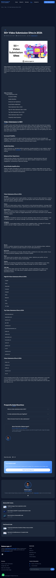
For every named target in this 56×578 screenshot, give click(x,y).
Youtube (6, 196)
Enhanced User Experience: (14, 101)
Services (27, 2)
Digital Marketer (28, 491)
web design (7, 551)
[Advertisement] (28, 82)
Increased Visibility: (12, 96)
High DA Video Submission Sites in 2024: (17, 109)
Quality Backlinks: (12, 99)
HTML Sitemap (32, 556)
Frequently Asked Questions (14, 117)
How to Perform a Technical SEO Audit (15, 515)
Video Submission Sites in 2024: (15, 107)
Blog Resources (32, 552)
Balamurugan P (34, 35)
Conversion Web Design (6, 569)
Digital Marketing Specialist (11, 548)
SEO (17, 377)
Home (16, 2)
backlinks (18, 149)
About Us (21, 2)
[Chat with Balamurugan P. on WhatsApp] (3, 575)
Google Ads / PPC (5, 565)
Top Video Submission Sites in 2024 (16, 112)
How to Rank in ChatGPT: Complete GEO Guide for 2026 (19, 510)
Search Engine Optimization (7, 563)
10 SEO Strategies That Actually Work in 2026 (17, 506)
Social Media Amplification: (14, 104)
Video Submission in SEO (11, 94)
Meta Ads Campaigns (5, 567)
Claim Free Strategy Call (28, 470)
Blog (31, 2)
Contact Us (36, 2)
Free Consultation (49, 2)
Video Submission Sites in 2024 (15, 114)
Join (52, 569)
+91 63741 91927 (34, 565)
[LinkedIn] (2, 554)
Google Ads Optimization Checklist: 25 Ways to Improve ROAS (20, 527)
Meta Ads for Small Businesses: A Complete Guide (18, 532)
